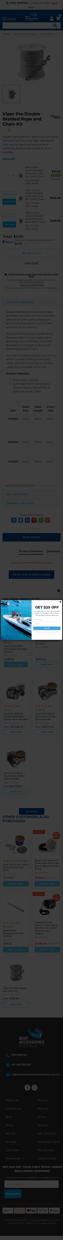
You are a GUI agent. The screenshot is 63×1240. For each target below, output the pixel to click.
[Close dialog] (60, 602)
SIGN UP (46, 628)
